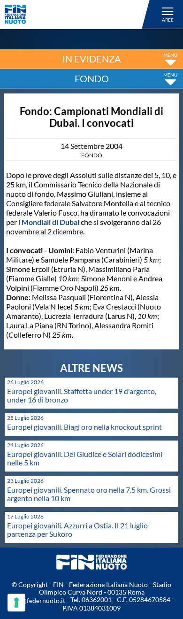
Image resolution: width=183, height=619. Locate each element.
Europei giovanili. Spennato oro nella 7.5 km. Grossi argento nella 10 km (89, 494)
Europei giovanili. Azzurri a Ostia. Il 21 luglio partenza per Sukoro (77, 529)
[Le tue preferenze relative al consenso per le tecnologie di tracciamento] (16, 602)
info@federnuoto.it (37, 600)
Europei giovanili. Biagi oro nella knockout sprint (84, 426)
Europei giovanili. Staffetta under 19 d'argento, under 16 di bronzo (81, 395)
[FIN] (78, 14)
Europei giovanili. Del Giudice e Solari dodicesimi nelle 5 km (84, 458)
